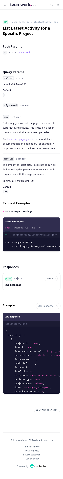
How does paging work (20, 139)
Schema (51, 278)
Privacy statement (32, 454)
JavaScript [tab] (18, 227)
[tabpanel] (31, 241)
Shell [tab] (7, 227)
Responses (11, 267)
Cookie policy (32, 458)
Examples (9, 305)
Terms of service (31, 446)
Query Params (13, 72)
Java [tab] (33, 227)
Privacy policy (32, 450)
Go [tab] (26, 227)
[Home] (23, 5)
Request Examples (16, 203)
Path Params (12, 46)
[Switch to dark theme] (58, 5)
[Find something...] (52, 5)
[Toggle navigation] (5, 5)
